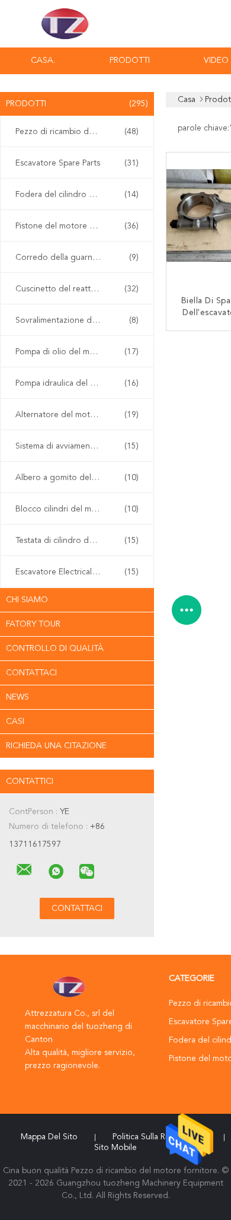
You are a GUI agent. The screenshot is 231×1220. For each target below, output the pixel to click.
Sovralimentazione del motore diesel (80, 320)
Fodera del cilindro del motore (77, 194)
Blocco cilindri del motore (77, 509)
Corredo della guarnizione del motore (80, 257)
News (17, 697)
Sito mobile (115, 1147)
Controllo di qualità (55, 648)
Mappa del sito (49, 1137)
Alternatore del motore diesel (77, 415)
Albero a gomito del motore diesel (80, 478)
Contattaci (31, 673)
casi (15, 721)
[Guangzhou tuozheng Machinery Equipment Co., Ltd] (24, 869)
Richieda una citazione (56, 746)
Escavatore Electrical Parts (77, 572)
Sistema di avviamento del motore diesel (80, 446)
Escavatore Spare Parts (77, 163)
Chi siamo (27, 600)
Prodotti (130, 60)
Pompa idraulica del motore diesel (78, 383)
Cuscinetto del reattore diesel (77, 289)
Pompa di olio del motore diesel (77, 352)
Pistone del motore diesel (77, 226)
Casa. (43, 60)
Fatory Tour (33, 624)
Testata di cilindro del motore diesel (80, 540)
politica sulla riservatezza (160, 1137)
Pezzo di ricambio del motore (77, 132)
